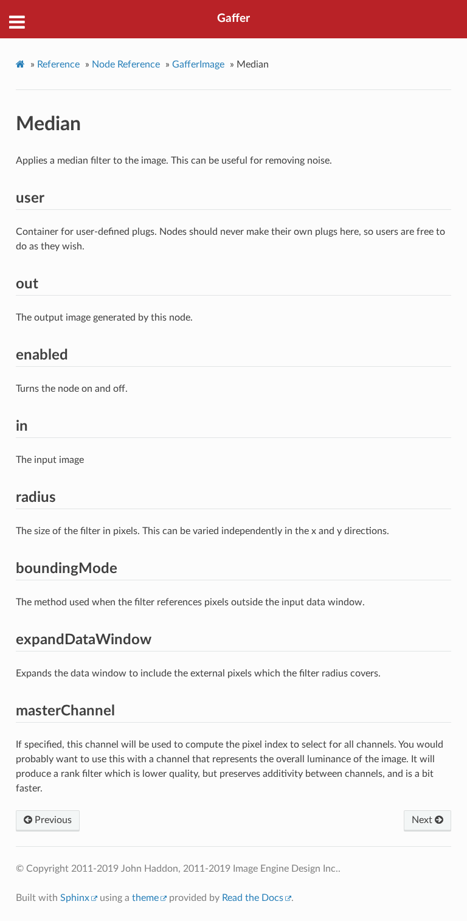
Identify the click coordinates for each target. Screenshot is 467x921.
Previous (52, 820)
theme (145, 898)
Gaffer (233, 18)
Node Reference (126, 64)
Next (423, 820)
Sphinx (74, 898)
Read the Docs (252, 898)
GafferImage (198, 64)
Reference (58, 64)
